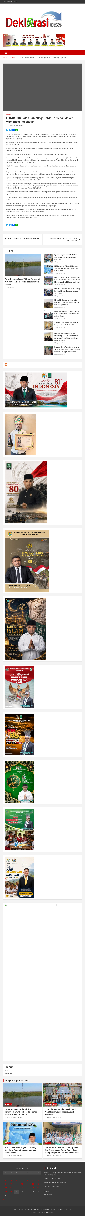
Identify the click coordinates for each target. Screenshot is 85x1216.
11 (11, 1184)
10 (6, 1184)
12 (16, 1184)
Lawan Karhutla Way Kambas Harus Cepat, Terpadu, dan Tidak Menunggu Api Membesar (66, 313)
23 (38, 1188)
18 (11, 1188)
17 (6, 1188)
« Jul (4, 1199)
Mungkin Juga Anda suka (17, 1080)
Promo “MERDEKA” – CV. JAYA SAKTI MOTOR (23, 238)
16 (38, 1184)
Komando (9, 114)
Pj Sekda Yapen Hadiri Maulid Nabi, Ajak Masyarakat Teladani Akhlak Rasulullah (66, 257)
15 (33, 1184)
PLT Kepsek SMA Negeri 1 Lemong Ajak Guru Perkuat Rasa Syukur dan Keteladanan (66, 268)
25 (11, 1192)
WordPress (49, 1212)
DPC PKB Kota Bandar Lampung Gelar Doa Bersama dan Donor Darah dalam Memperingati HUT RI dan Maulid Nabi (67, 279)
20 (22, 1188)
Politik (47, 1142)
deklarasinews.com (32, 1209)
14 (27, 1184)
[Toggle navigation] (6, 52)
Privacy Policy (45, 1209)
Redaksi (7, 1071)
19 (16, 1188)
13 (22, 1184)
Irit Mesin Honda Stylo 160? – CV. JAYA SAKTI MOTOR (63, 239)
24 (6, 1192)
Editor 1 (20, 126)
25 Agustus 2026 (10, 1117)
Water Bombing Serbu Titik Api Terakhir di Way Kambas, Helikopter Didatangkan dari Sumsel (22, 282)
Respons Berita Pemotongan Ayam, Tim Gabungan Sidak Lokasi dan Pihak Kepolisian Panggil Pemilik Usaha (67, 349)
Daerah (7, 1142)
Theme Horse (64, 1209)
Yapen (54, 1104)
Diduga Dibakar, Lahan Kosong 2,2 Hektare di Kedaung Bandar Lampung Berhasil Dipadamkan (67, 302)
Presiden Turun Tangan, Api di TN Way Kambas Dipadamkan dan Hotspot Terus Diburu (67, 291)
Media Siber (9, 1073)
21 (27, 1188)
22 (33, 1188)
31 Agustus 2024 (11, 126)
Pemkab (48, 1104)
